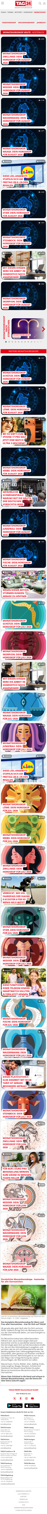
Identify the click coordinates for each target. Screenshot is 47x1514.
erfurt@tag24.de (6, 1448)
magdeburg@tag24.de (8, 1484)
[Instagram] (26, 1398)
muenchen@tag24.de (31, 1468)
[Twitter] (15, 1398)
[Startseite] (23, 3)
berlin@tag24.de (6, 1424)
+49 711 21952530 (30, 1446)
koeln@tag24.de (29, 1460)
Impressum (23, 1499)
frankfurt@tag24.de (7, 1460)
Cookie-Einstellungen (23, 1510)
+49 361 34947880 (6, 1446)
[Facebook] (20, 1398)
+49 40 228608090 (6, 1469)
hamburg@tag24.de (7, 1472)
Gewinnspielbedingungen (23, 1508)
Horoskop (28, 12)
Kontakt (23, 1496)
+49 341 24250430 (30, 1434)
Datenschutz (24, 1502)
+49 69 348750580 (6, 1457)
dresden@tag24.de (7, 1436)
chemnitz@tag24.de (30, 1424)
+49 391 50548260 (6, 1481)
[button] (44, 3)
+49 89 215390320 (30, 1466)
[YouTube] (32, 1398)
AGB (23, 1505)
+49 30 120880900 (6, 1422)
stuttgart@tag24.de (30, 1448)
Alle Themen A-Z (23, 1494)
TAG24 (3, 12)
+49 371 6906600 (29, 1422)
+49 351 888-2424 (6, 1434)
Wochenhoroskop (26, 23)
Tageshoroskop (9, 23)
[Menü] (2, 3)
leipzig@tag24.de (29, 1436)
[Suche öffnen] (40, 3)
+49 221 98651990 (30, 1457)
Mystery (18, 12)
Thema (10, 12)
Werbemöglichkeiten (23, 1491)
